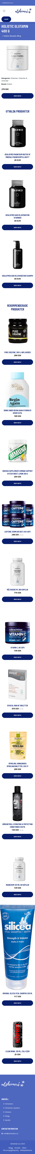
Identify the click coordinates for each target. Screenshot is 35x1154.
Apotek (7, 1120)
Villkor (24, 1148)
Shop (6, 19)
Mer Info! (17, 96)
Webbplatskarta (26, 1150)
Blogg (7, 1116)
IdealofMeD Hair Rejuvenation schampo (17, 275)
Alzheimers (9, 1104)
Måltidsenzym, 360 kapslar (17, 589)
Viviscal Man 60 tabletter (17, 705)
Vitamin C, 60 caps (17, 647)
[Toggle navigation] (4, 11)
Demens (8, 1112)
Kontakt (17, 1148)
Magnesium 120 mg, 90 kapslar (17, 885)
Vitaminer (14, 78)
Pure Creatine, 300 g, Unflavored (17, 352)
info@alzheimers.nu (7, 3)
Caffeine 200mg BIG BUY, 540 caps (17, 531)
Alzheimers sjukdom (12, 1108)
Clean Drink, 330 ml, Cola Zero (18, 1051)
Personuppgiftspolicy (11, 1150)
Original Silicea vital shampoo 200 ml (17, 993)
